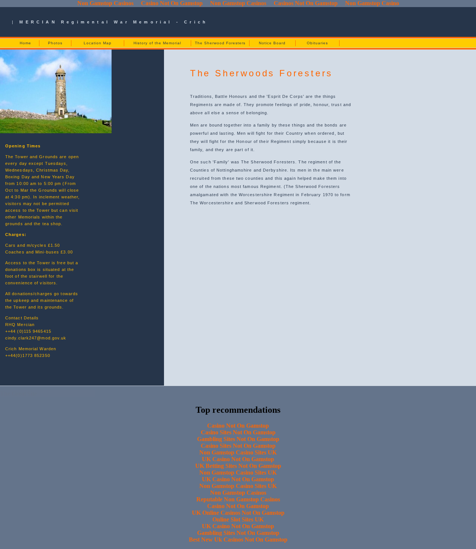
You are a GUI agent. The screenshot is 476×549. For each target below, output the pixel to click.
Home (25, 43)
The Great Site (18, 393)
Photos (55, 43)
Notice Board (272, 43)
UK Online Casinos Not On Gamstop (238, 513)
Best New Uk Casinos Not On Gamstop (238, 539)
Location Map (98, 43)
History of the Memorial (157, 43)
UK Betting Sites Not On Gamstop (238, 466)
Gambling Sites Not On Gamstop (238, 439)
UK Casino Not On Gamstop (238, 459)
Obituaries (317, 43)
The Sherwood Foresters (220, 43)
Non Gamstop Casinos (238, 492)
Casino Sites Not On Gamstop (238, 432)
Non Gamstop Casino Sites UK (238, 452)
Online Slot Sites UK (238, 519)
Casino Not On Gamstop (238, 425)
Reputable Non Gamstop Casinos (238, 499)
